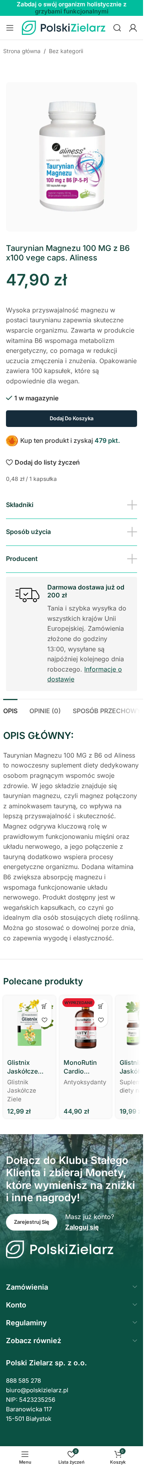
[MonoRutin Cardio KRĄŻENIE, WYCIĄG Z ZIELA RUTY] (86, 1025)
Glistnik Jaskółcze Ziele (21, 1090)
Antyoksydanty (85, 1082)
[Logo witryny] (63, 27)
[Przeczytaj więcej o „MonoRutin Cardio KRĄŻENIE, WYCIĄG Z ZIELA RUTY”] (101, 1006)
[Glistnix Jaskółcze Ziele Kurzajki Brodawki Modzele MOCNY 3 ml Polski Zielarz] (29, 1025)
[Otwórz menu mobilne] (10, 28)
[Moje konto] (133, 28)
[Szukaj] (117, 28)
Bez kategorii (66, 51)
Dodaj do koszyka (71, 418)
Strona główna (22, 51)
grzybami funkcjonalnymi (71, 11)
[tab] (10, 710)
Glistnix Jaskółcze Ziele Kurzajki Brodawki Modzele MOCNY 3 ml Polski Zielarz (27, 1067)
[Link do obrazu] (59, 1249)
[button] (45, 1006)
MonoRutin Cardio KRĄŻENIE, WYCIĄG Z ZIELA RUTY (82, 1067)
